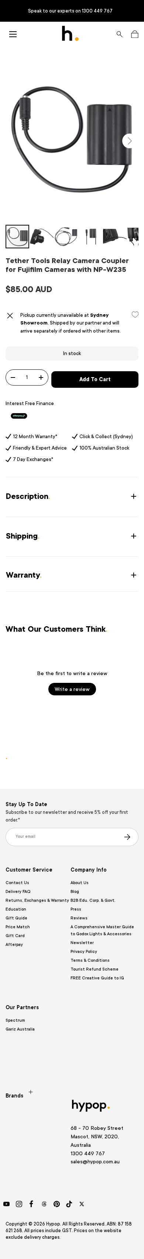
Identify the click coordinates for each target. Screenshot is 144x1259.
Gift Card (15, 935)
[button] (134, 34)
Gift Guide (16, 918)
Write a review (72, 689)
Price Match (18, 927)
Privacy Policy (84, 951)
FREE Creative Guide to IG (97, 978)
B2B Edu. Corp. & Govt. (93, 900)
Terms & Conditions (90, 960)
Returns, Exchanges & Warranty (37, 900)
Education (16, 909)
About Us (80, 882)
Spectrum (15, 1020)
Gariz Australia (20, 1029)
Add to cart (94, 379)
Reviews (79, 918)
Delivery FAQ (18, 891)
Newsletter (82, 942)
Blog (75, 891)
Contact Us (17, 882)
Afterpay (14, 944)
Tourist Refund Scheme (95, 969)
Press (76, 909)
